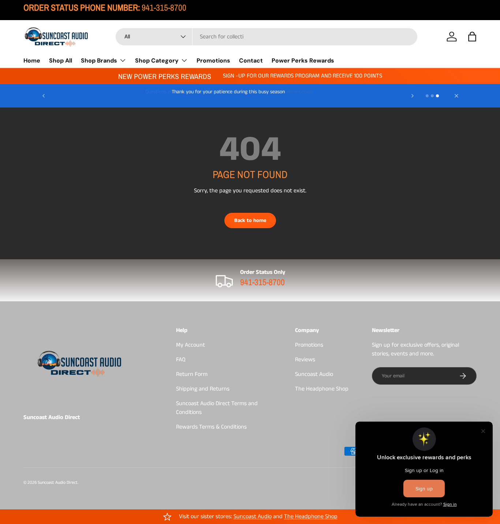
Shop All (60, 60)
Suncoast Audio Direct (58, 482)
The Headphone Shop (321, 389)
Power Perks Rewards (303, 60)
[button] (472, 37)
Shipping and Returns (203, 389)
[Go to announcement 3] (437, 95)
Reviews (305, 359)
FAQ (181, 359)
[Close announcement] (456, 96)
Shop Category (157, 60)
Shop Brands (99, 60)
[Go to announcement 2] (432, 95)
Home (31, 60)
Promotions (213, 60)
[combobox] (267, 36)
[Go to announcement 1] (427, 95)
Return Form (192, 374)
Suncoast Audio (314, 374)
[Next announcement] (412, 96)
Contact (251, 60)
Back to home (250, 220)
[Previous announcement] (43, 96)
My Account (190, 345)
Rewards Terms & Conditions (211, 427)
